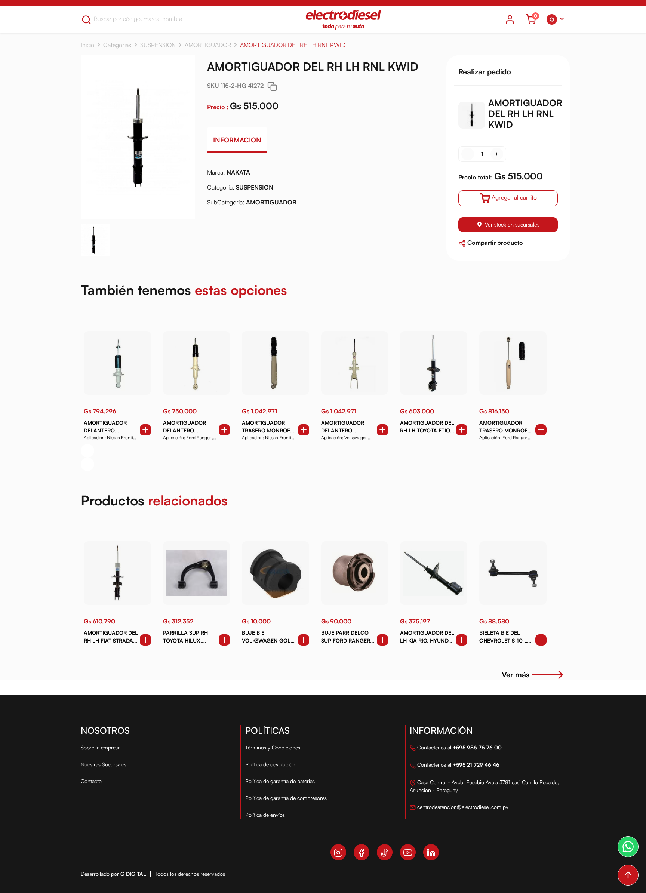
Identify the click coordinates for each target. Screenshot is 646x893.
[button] (555, 19)
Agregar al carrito (514, 197)
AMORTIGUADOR (208, 45)
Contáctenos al (459, 747)
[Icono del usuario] (510, 19)
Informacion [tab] (237, 140)
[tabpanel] (323, 190)
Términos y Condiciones (272, 747)
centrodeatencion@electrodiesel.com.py (462, 807)
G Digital (133, 874)
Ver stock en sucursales (512, 224)
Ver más (515, 674)
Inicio (87, 45)
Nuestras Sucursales (103, 764)
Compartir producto (494, 242)
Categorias (117, 45)
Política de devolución (270, 764)
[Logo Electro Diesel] (343, 19)
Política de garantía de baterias (280, 781)
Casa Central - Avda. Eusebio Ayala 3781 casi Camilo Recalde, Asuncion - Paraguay (484, 786)
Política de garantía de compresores (286, 798)
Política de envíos (265, 815)
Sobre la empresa (100, 747)
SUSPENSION (158, 45)
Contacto (91, 781)
